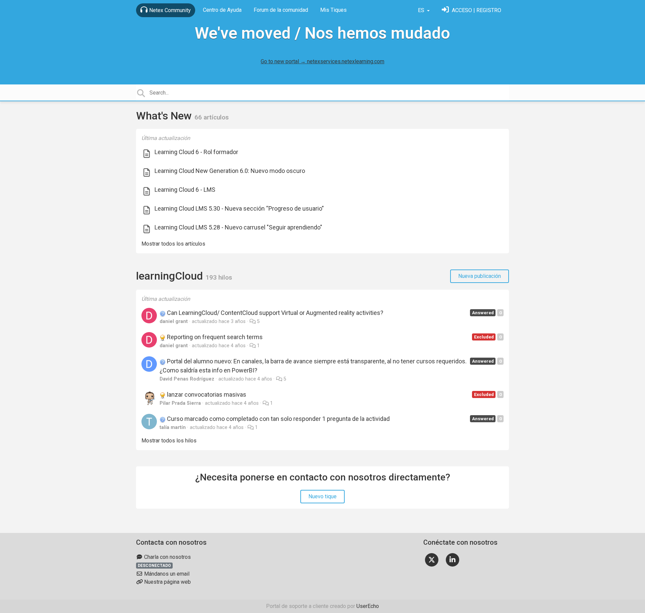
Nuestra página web (167, 582)
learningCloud (171, 275)
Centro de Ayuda (222, 10)
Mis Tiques (333, 10)
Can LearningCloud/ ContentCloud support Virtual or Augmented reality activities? (274, 312)
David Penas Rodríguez (187, 379)
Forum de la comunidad (281, 10)
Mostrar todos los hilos (169, 440)
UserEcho (367, 606)
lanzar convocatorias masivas (206, 394)
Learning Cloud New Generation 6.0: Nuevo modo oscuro (230, 170)
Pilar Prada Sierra (180, 403)
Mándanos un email (166, 574)
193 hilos (219, 277)
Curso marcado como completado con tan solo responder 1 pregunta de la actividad (278, 418)
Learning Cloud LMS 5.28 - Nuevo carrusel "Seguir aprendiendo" (238, 227)
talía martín (173, 427)
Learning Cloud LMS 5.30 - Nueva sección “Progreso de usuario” (239, 208)
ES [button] (422, 10)
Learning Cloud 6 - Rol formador (196, 151)
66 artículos (212, 117)
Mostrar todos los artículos (173, 244)
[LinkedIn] (452, 559)
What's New (165, 115)
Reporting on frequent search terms (214, 336)
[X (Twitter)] (431, 559)
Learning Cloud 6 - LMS (185, 189)
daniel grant (174, 321)
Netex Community (170, 10)
